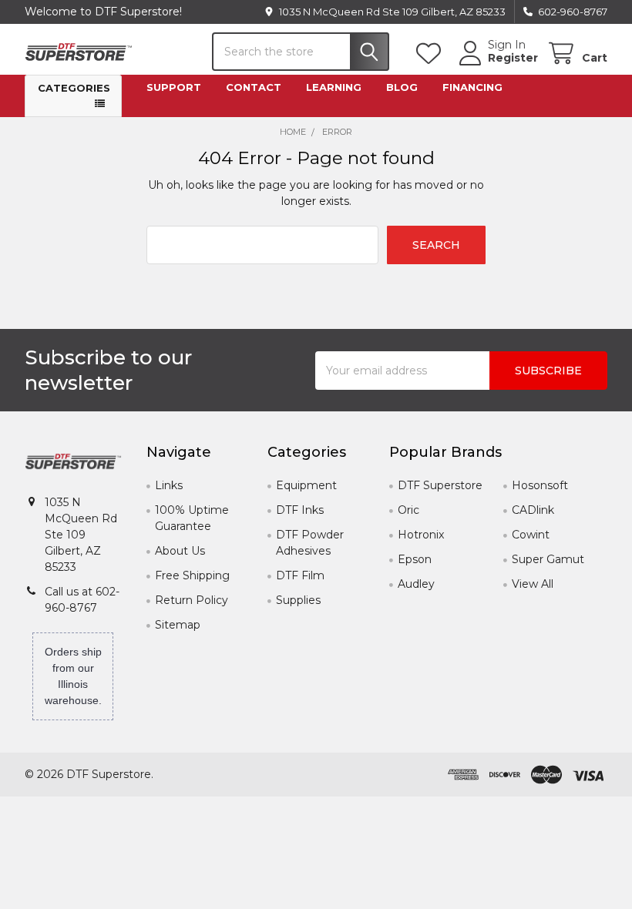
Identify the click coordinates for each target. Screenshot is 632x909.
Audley (416, 584)
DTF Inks (300, 510)
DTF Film (300, 575)
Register (513, 58)
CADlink (533, 510)
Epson (415, 559)
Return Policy (191, 600)
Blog (402, 87)
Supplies (298, 600)
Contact (253, 87)
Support (173, 87)
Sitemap (177, 625)
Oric (408, 510)
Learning (333, 87)
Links (169, 485)
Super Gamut (548, 559)
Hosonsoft (540, 485)
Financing (472, 87)
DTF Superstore (440, 485)
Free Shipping (192, 575)
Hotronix (421, 535)
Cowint (531, 535)
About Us (180, 551)
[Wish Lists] (431, 53)
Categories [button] (74, 88)
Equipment (306, 485)
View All (532, 584)
